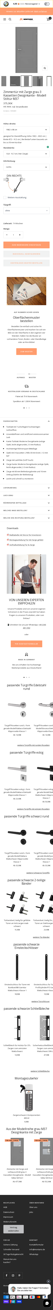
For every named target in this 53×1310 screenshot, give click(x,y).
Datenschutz (8, 1212)
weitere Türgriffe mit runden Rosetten (33, 745)
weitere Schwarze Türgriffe (38, 873)
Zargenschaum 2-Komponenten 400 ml (26, 1116)
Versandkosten (22, 107)
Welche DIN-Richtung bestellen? (19, 518)
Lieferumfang (10, 488)
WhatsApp (33, 1254)
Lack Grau (8, 495)
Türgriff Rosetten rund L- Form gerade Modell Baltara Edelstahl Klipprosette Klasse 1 (17, 728)
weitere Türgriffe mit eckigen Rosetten (33, 809)
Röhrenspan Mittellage (14, 503)
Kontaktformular (36, 1244)
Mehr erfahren (40, 11)
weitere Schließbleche (40, 1071)
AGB (5, 1207)
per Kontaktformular (26, 644)
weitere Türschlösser (41, 1001)
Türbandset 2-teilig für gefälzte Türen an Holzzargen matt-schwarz (17, 923)
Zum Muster (26, 351)
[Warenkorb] (48, 19)
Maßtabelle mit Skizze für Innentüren (25, 535)
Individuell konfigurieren (26, 254)
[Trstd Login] (48, 3)
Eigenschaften (10, 421)
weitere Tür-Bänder (41, 937)
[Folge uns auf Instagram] (13, 1275)
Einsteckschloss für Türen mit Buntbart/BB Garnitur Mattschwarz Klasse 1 (17, 987)
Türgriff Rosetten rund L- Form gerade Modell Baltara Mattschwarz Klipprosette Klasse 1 (17, 857)
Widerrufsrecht (9, 1221)
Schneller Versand (11, 1249)
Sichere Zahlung (10, 1244)
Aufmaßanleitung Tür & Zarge (22, 545)
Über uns (33, 1207)
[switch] (46, 3)
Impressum (8, 1217)
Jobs (31, 1212)
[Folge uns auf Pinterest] (19, 1275)
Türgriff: (7, 204)
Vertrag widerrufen (13, 1229)
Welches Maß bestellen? (15, 510)
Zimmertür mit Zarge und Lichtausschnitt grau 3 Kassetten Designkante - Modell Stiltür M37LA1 (17, 1173)
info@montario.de (37, 1249)
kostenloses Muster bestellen (26, 263)
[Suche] (10, 19)
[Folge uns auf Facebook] (6, 1275)
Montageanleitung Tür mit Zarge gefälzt (26, 540)
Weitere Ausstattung (17, 197)
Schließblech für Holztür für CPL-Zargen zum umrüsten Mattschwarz (17, 1048)
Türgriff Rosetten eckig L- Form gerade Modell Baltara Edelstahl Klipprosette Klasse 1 (17, 792)
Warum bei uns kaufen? (9, 1261)
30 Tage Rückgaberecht (13, 1254)
